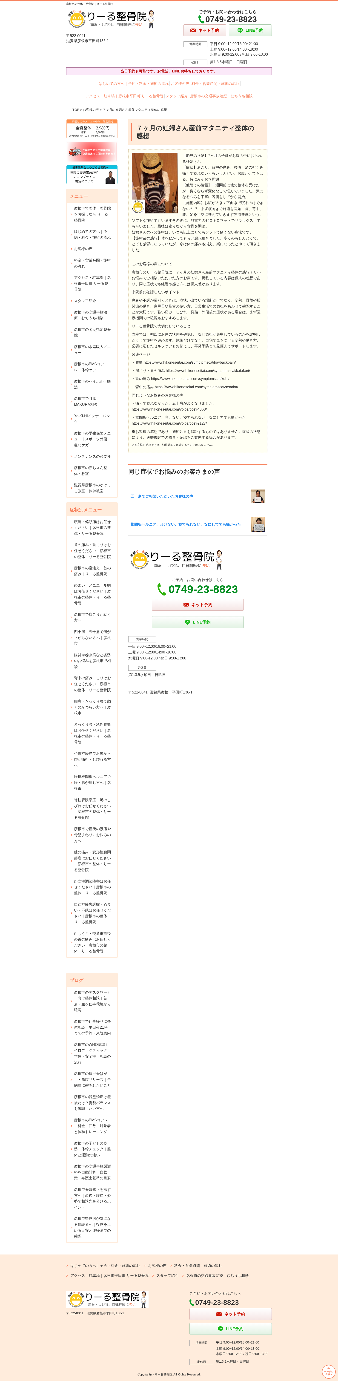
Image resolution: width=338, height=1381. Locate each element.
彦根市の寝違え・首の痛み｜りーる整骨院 (92, 571)
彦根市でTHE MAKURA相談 (85, 401)
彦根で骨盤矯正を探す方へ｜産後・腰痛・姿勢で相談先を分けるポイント (92, 1198)
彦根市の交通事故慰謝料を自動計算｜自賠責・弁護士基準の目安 (92, 1172)
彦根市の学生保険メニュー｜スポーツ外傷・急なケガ (92, 439)
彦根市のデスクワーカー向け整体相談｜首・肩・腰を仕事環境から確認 (92, 1001)
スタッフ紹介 (177, 96)
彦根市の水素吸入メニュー (92, 350)
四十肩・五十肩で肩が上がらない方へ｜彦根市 (92, 637)
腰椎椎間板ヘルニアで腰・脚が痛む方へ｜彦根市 (92, 782)
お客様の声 (180, 84)
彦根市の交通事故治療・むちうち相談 (221, 96)
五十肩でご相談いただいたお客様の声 (162, 496)
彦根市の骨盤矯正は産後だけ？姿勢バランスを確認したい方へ (92, 1103)
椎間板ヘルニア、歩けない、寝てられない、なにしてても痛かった (186, 524)
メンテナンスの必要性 (92, 456)
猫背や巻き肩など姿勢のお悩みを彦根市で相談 (92, 661)
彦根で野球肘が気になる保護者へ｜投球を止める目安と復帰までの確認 (92, 1227)
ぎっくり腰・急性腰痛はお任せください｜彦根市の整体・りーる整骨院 (92, 733)
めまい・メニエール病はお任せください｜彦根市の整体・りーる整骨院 (92, 594)
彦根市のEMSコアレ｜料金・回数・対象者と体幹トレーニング (92, 1126)
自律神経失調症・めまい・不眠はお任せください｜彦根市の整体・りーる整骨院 (92, 913)
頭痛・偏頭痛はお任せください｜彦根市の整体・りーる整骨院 (92, 527)
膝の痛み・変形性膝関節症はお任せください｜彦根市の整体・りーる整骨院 (92, 861)
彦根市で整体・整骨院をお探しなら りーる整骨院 (92, 214)
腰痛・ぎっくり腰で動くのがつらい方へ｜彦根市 (92, 707)
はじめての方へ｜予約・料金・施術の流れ (134, 84)
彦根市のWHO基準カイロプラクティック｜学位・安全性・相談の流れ (92, 1053)
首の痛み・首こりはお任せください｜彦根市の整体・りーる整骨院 (92, 550)
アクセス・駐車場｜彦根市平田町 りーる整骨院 (124, 96)
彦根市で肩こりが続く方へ (92, 617)
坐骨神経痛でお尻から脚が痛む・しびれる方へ (92, 759)
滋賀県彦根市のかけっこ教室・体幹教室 (92, 488)
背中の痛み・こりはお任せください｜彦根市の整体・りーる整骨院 (92, 684)
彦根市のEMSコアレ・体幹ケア (89, 367)
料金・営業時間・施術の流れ (215, 84)
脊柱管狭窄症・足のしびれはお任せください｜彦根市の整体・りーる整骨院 (92, 809)
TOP (75, 110)
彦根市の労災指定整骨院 (92, 332)
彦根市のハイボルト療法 (92, 384)
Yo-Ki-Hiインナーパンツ (92, 419)
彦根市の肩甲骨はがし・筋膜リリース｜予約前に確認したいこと (92, 1079)
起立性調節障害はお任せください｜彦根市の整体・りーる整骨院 (92, 887)
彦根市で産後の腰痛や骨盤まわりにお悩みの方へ (92, 835)
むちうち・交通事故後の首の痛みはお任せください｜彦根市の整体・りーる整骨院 (92, 942)
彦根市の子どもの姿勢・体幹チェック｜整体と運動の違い (92, 1149)
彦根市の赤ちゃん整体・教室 (90, 471)
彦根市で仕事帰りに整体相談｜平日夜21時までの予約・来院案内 (92, 1027)
